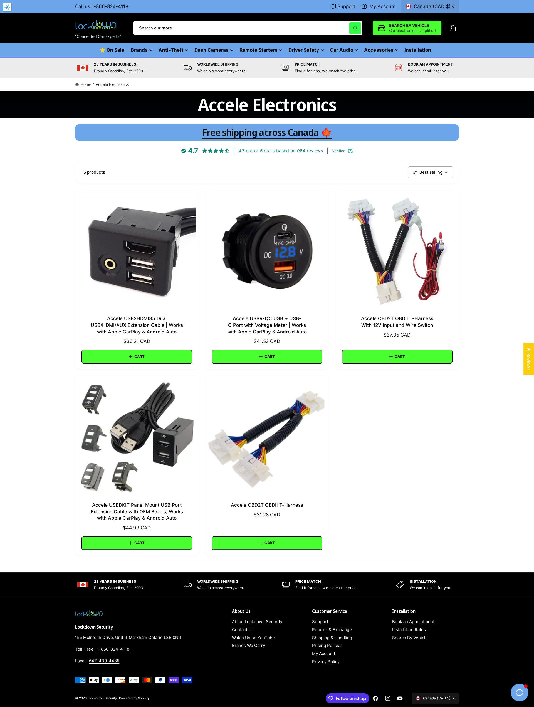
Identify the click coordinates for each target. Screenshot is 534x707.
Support (346, 6)
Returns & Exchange (332, 629)
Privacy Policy (326, 661)
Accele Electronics (112, 84)
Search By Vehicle (410, 637)
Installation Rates (409, 629)
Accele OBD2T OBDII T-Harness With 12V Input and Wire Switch (397, 322)
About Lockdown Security (257, 621)
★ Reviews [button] (528, 358)
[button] (453, 28)
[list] (267, 67)
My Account (382, 6)
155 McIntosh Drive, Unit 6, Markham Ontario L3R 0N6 (128, 637)
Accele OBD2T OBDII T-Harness (267, 505)
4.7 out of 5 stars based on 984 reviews (280, 150)
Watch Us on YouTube (253, 637)
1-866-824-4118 (113, 649)
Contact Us (243, 629)
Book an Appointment (413, 621)
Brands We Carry (248, 645)
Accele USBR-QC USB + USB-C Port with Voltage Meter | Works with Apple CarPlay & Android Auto (267, 325)
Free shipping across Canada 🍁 (267, 132)
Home (86, 84)
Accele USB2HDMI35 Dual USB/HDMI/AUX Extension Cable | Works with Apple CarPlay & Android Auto (137, 325)
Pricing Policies (327, 645)
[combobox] (248, 28)
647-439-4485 (104, 660)
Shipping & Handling (332, 637)
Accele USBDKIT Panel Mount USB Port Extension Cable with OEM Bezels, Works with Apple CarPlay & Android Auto (137, 511)
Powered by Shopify (134, 698)
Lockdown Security (102, 698)
